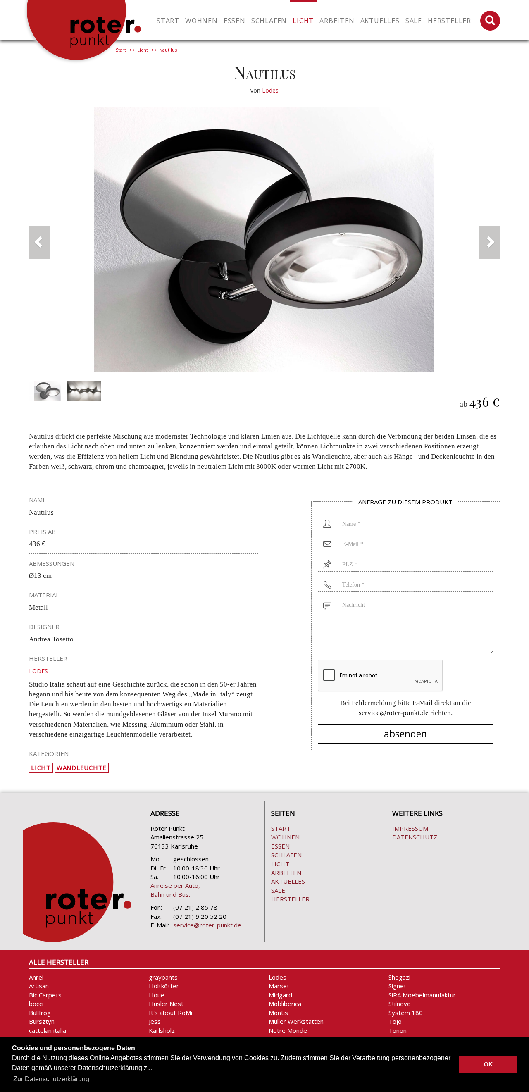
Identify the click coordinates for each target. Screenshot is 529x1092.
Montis (278, 1013)
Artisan (39, 986)
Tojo (395, 1021)
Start (168, 20)
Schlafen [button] (269, 20)
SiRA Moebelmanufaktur (422, 995)
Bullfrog (40, 1013)
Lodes (270, 90)
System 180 (405, 1013)
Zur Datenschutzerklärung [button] (51, 1078)
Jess (155, 1021)
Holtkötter (164, 986)
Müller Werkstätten (296, 1021)
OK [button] (488, 1064)
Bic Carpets (45, 995)
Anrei (36, 977)
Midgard (280, 995)
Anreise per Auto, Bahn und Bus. (175, 889)
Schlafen (286, 855)
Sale (413, 20)
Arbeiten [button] (336, 20)
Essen (280, 846)
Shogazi (399, 977)
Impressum (410, 828)
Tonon (397, 1030)
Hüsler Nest (166, 1003)
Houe (156, 995)
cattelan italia (47, 1030)
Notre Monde (288, 1030)
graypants (163, 977)
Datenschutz (414, 837)
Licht (142, 50)
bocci (36, 1003)
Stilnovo (399, 1003)
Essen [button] (234, 20)
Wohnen (285, 837)
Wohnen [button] (201, 20)
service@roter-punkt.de (394, 713)
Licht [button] (303, 20)
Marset (279, 986)
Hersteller (449, 20)
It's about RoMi (170, 1013)
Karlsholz (162, 1030)
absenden (405, 733)
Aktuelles (380, 20)
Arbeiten (286, 872)
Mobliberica (285, 1003)
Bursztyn (42, 1021)
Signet (397, 986)
